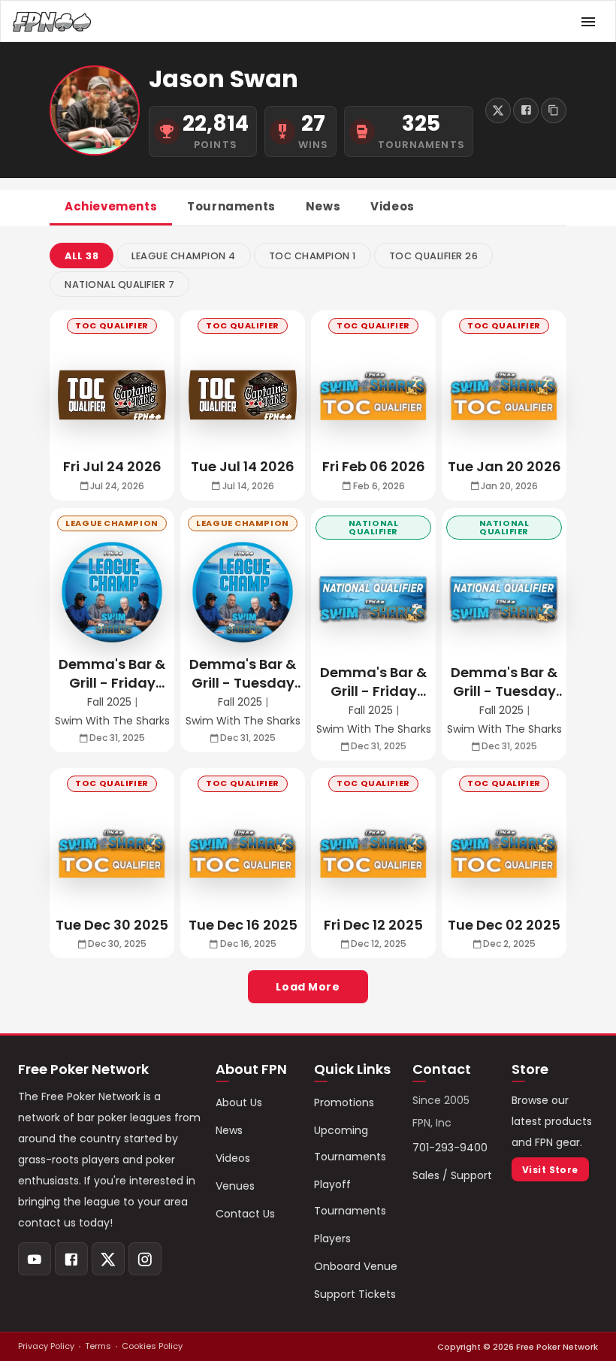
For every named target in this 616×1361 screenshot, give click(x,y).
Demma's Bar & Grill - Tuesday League (242, 673)
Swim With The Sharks (112, 721)
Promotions (344, 1102)
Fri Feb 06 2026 (373, 466)
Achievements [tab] (111, 206)
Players (332, 1238)
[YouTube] (34, 1258)
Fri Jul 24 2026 (112, 466)
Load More (308, 986)
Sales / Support (452, 1175)
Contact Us (245, 1213)
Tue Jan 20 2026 (504, 466)
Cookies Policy (152, 1346)
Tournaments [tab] (231, 206)
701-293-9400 (450, 1147)
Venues (235, 1185)
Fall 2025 (109, 702)
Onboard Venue (355, 1266)
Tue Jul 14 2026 (242, 466)
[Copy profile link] (553, 110)
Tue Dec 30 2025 (112, 924)
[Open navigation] (588, 22)
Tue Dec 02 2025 (504, 924)
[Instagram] (145, 1258)
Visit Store (550, 1169)
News (229, 1130)
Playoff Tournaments (350, 1197)
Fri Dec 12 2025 (373, 924)
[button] (81, 255)
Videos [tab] (392, 206)
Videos (233, 1158)
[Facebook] (71, 1258)
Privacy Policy (46, 1346)
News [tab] (323, 206)
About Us (239, 1102)
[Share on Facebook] (526, 110)
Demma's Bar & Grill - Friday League (112, 673)
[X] (108, 1258)
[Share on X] (498, 110)
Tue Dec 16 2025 (243, 924)
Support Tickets (355, 1294)
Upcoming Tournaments (350, 1143)
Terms (98, 1346)
